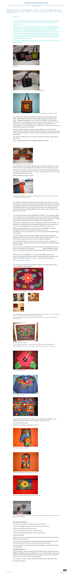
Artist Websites (62, 573)
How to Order (37, 10)
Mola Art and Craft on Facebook (21, 260)
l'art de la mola (35, 11)
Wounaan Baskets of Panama (28, 10)
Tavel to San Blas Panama (11, 12)
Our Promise (37, 9)
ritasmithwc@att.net (33, 258)
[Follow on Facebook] (64, 570)
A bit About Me (9, 11)
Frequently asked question (52, 9)
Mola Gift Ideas (28, 11)
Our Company (22, 9)
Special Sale (22, 11)
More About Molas (57, 10)
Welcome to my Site (30, 9)
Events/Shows (60, 11)
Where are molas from (53, 11)
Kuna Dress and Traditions (43, 11)
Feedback (42, 10)
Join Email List (10, 572)
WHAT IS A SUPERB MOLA (11, 10)
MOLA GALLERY (9, 9)
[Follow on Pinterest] (66, 570)
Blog (17, 12)
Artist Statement (15, 11)
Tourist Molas (19, 10)
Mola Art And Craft (43, 9)
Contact (60, 9)
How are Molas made (49, 10)
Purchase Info (16, 9)
